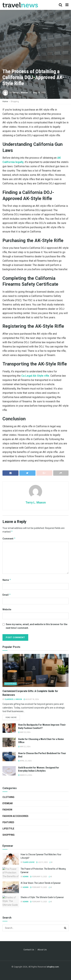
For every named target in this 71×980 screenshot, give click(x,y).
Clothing (8, 797)
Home (5, 101)
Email (6, 594)
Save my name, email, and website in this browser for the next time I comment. (36, 626)
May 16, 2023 (39, 92)
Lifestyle (8, 828)
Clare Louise (29, 862)
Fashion (7, 809)
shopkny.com (53, 967)
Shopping (15, 101)
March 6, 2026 (26, 775)
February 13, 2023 (39, 877)
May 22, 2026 (25, 747)
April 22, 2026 (26, 761)
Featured (8, 822)
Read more (11, 717)
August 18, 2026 (32, 699)
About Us (42, 949)
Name (6, 579)
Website (6, 609)
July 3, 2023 (43, 862)
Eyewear (7, 803)
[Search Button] (65, 928)
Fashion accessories (15, 816)
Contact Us (28, 949)
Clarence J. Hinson (13, 699)
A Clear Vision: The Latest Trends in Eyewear (41, 882)
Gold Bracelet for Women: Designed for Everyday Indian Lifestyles (38, 769)
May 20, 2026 (25, 732)
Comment (9, 538)
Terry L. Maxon (20, 92)
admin (25, 877)
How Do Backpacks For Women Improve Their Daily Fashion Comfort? (42, 726)
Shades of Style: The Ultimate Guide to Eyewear (42, 897)
